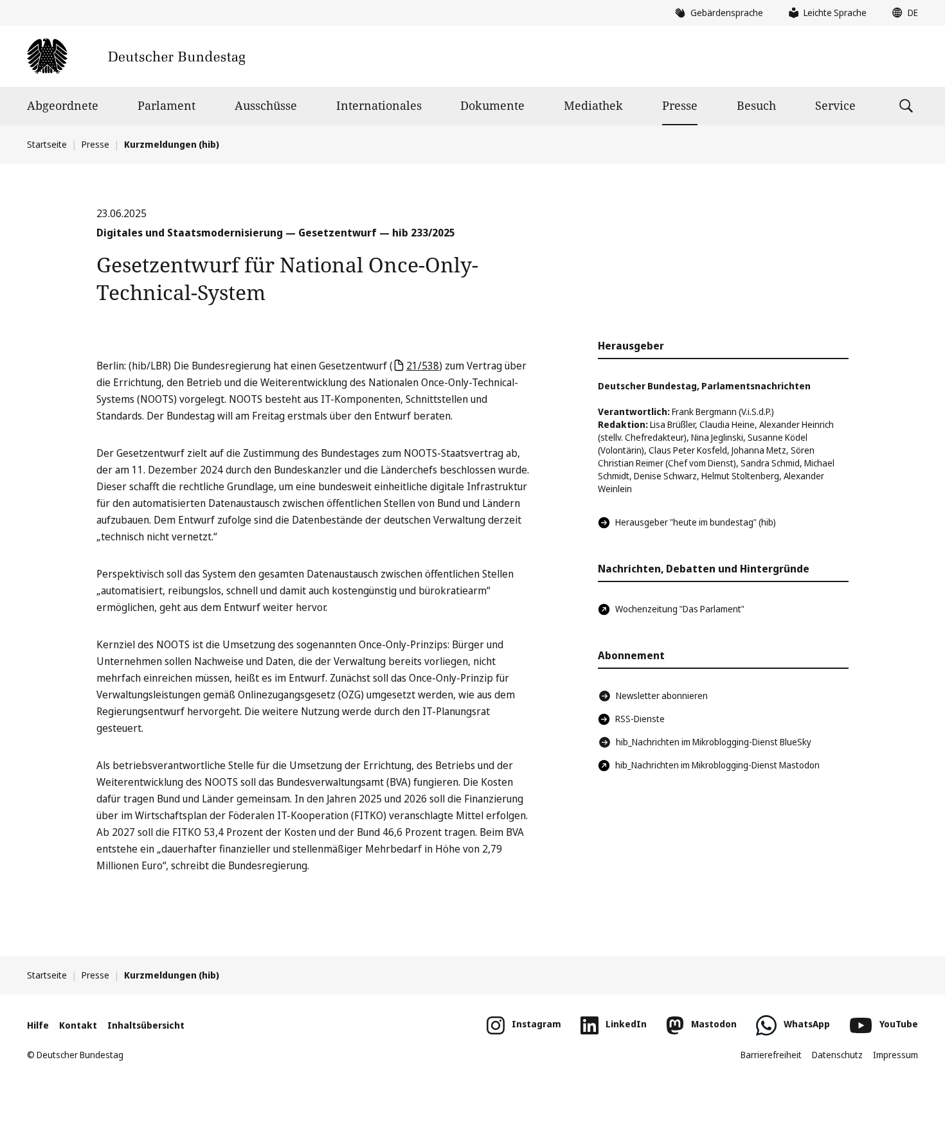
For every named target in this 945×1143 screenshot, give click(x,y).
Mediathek (593, 105)
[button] (902, 13)
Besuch (756, 105)
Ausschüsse (266, 105)
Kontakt (78, 1025)
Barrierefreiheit (771, 1055)
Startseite (47, 144)
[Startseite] (136, 56)
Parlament (166, 105)
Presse (680, 105)
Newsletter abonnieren (662, 695)
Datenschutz (837, 1055)
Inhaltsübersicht (145, 1025)
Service (835, 105)
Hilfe (38, 1025)
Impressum (895, 1055)
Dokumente (492, 105)
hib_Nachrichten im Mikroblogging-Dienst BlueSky (713, 742)
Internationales (379, 105)
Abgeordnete (62, 105)
